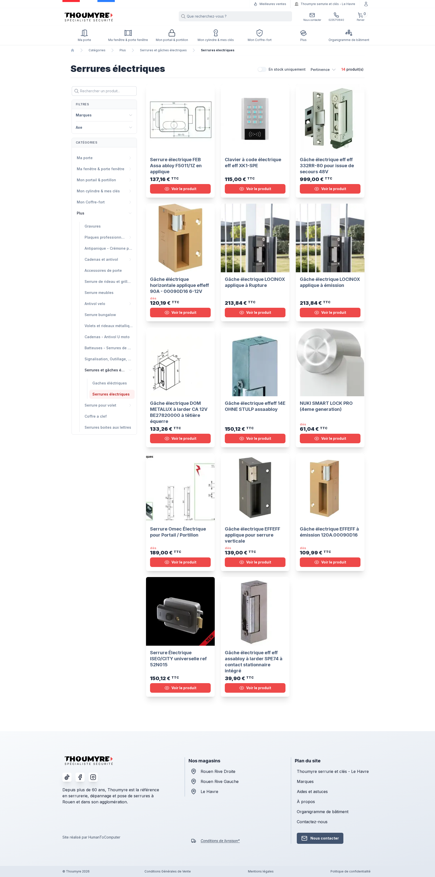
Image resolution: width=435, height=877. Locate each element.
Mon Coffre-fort (91, 202)
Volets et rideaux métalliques (110, 326)
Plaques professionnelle (106, 237)
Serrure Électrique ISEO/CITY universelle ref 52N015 (178, 659)
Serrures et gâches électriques (163, 50)
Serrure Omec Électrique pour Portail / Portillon (178, 532)
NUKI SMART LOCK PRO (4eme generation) (326, 406)
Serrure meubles (99, 292)
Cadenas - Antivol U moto (107, 337)
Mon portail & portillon (96, 180)
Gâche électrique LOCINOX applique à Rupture (255, 282)
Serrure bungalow (100, 315)
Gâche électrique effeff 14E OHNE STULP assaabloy (255, 406)
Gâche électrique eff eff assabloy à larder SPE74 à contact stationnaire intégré (253, 662)
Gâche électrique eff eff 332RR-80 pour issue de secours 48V (327, 165)
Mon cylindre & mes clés (98, 191)
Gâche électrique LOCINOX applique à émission (330, 282)
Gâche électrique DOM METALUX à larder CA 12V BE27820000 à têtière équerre (178, 412)
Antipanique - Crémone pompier (110, 248)
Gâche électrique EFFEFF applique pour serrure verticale (252, 535)
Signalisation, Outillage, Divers (110, 359)
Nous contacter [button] (324, 838)
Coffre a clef (96, 416)
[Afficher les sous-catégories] (130, 158)
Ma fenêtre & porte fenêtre (100, 169)
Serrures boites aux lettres (108, 427)
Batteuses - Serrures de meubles (110, 348)
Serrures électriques (111, 394)
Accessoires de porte (103, 270)
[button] (323, 69)
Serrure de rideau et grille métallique (110, 281)
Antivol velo (95, 303)
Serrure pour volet (100, 405)
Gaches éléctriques (109, 383)
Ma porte (85, 158)
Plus (123, 50)
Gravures (93, 226)
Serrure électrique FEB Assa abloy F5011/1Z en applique (176, 165)
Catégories (97, 50)
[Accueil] (72, 50)
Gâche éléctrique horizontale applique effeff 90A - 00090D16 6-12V (179, 285)
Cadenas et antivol (101, 259)
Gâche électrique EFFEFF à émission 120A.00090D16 (329, 532)
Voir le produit (183, 189)
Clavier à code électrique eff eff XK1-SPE (253, 162)
